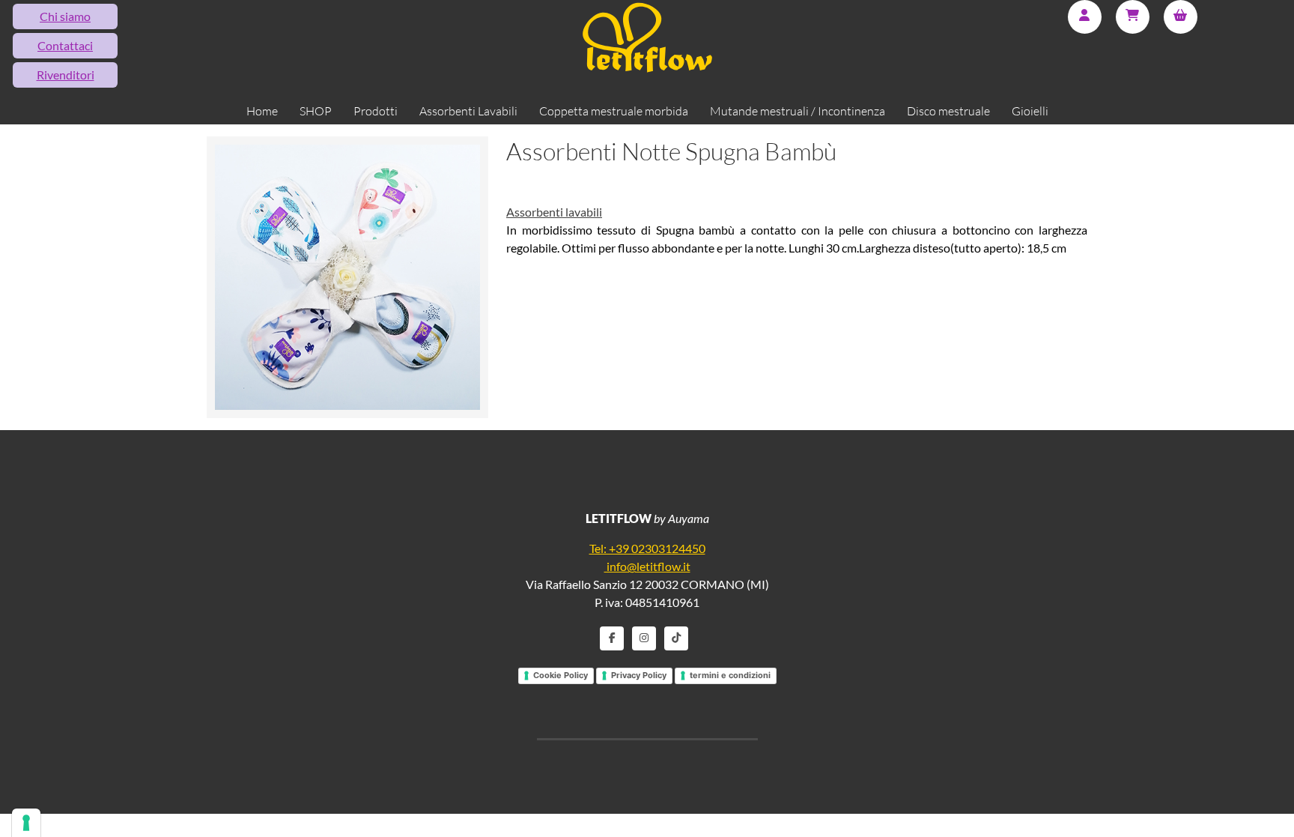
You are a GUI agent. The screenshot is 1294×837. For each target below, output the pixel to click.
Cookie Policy (560, 675)
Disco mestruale (948, 110)
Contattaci (65, 45)
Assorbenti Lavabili (468, 110)
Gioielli (1030, 110)
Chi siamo (65, 16)
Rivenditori (65, 74)
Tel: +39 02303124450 (647, 548)
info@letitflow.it (647, 566)
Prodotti (375, 110)
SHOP (316, 110)
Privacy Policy (638, 675)
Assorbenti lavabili (554, 212)
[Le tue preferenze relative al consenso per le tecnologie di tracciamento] (26, 823)
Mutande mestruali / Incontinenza (797, 110)
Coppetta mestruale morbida (613, 110)
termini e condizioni (730, 675)
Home (262, 110)
